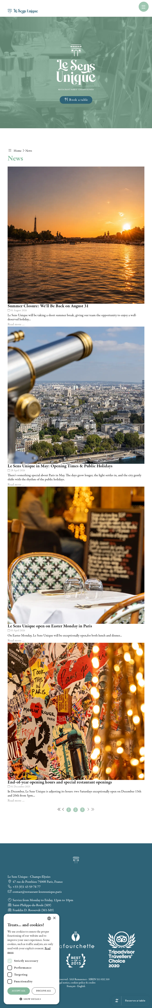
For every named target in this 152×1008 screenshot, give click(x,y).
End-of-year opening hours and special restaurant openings (60, 782)
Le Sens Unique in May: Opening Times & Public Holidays (60, 466)
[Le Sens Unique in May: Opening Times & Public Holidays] (76, 395)
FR (137, 6)
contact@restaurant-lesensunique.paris (37, 892)
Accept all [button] (18, 990)
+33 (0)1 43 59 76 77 (26, 887)
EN (137, 11)
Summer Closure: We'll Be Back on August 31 (48, 306)
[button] (31, 999)
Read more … (16, 324)
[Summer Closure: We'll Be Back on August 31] (76, 235)
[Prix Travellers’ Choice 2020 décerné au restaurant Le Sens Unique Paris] (121, 949)
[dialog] (31, 959)
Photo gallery (94, 4)
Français (71, 986)
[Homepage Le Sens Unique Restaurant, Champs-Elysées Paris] (76, 84)
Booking (47, 12)
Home (45, 4)
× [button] (54, 918)
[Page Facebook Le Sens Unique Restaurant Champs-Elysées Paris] (59, 12)
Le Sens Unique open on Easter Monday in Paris (50, 626)
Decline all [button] (43, 990)
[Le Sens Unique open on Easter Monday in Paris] (76, 555)
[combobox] (49, 918)
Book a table (78, 100)
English (81, 986)
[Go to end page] (92, 809)
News (114, 4)
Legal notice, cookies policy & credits (76, 983)
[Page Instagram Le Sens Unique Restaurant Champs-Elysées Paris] (67, 12)
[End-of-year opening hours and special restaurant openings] (76, 711)
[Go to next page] (88, 809)
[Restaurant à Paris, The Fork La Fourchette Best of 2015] (76, 949)
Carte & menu (65, 4)
